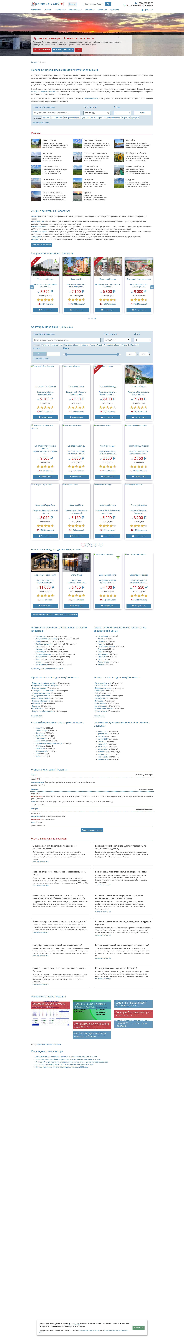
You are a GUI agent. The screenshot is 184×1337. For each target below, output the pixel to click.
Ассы (38, 754)
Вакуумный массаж (102, 696)
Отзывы (69, 49)
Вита (99, 659)
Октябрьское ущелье (44, 644)
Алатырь (101, 649)
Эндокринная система (41, 696)
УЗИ (96, 693)
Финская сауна (100, 686)
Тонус (38, 659)
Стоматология (37, 709)
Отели (78, 49)
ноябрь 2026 (103, 757)
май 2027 (102, 741)
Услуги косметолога (103, 683)
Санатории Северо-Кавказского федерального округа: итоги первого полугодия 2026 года (72, 1062)
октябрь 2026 (103, 754)
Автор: (33, 1044)
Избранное (102, 10)
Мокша (101, 664)
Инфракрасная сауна (103, 688)
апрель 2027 (103, 739)
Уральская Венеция (43, 654)
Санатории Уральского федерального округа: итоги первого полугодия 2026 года (68, 1059)
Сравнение (114, 10)
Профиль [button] (147, 10)
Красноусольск (42, 741)
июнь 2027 (102, 744)
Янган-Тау (39, 728)
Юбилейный (103, 654)
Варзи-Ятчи (102, 657)
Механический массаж (104, 709)
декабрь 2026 (103, 759)
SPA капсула (99, 691)
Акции (58, 49)
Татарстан (46, 118)
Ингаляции (99, 701)
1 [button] (89, 318)
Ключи (38, 647)
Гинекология (37, 703)
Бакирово (39, 733)
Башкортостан (57, 118)
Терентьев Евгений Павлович (49, 1044)
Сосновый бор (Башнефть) (46, 639)
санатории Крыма (91, 99)
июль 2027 (102, 747)
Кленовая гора (41, 731)
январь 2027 (103, 731)
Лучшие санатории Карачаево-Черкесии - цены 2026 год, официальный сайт (66, 1057)
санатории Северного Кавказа (43, 92)
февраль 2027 (104, 734)
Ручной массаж (101, 711)
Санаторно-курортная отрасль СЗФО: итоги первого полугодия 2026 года (64, 1064)
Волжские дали (42, 664)
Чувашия (84, 118)
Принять (138, 1328)
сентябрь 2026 (104, 752)
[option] (45, 285)
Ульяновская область (112, 118)
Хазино (38, 662)
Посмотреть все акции (42, 245)
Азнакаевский (103, 662)
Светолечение (100, 703)
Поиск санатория (43, 49)
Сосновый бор (41, 657)
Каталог (72, 4)
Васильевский (38, 221)
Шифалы (39, 649)
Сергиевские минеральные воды (49, 743)
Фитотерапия (100, 698)
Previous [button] (32, 287)
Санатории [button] (35, 10)
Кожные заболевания (41, 701)
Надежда (36, 216)
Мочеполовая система (41, 698)
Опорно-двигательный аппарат (44, 686)
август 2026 (103, 749)
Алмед (38, 641)
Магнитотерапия (101, 706)
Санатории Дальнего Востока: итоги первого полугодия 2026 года (62, 1067)
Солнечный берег (39, 227)
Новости (48, 10)
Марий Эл (126, 118)
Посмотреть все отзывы (92, 830)
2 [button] (92, 318)
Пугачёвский (103, 636)
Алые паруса (41, 652)
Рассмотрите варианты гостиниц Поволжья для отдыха (55, 614)
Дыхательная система (41, 693)
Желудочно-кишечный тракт (43, 691)
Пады (100, 652)
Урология (36, 706)
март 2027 (102, 736)
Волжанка (40, 746)
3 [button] (95, 318)
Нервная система (39, 688)
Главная (34, 62)
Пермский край (96, 118)
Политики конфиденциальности (89, 1330)
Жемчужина (37, 237)
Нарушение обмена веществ (43, 711)
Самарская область (72, 118)
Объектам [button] (89, 10)
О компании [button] (59, 10)
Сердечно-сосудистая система (44, 683)
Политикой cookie (74, 1325)
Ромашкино (40, 738)
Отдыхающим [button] (74, 10)
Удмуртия (135, 118)
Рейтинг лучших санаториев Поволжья (47, 669)
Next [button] (152, 287)
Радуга (35, 239)
